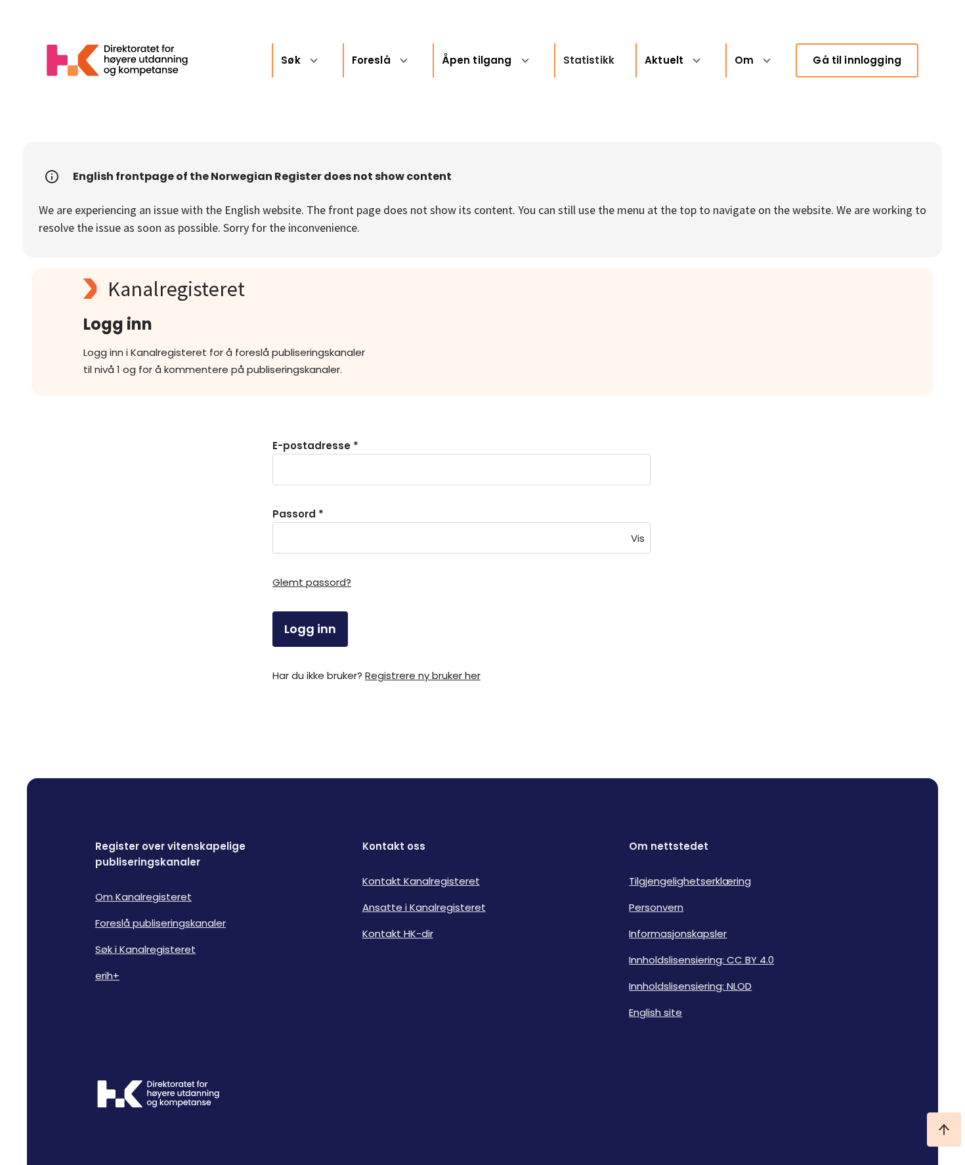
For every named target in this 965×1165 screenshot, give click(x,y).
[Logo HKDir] (158, 1095)
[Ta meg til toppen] (944, 1129)
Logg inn (310, 629)
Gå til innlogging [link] (857, 60)
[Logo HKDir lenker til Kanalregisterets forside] (125, 60)
